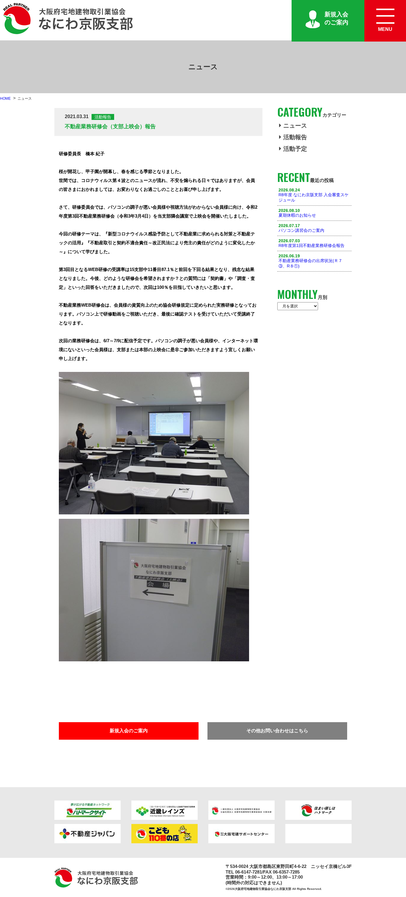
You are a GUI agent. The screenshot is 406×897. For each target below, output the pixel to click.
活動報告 (295, 137)
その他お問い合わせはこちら (277, 730)
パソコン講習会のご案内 (301, 230)
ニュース (295, 125)
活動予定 (295, 148)
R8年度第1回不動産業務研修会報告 (311, 245)
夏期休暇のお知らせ (297, 215)
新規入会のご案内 (336, 18)
